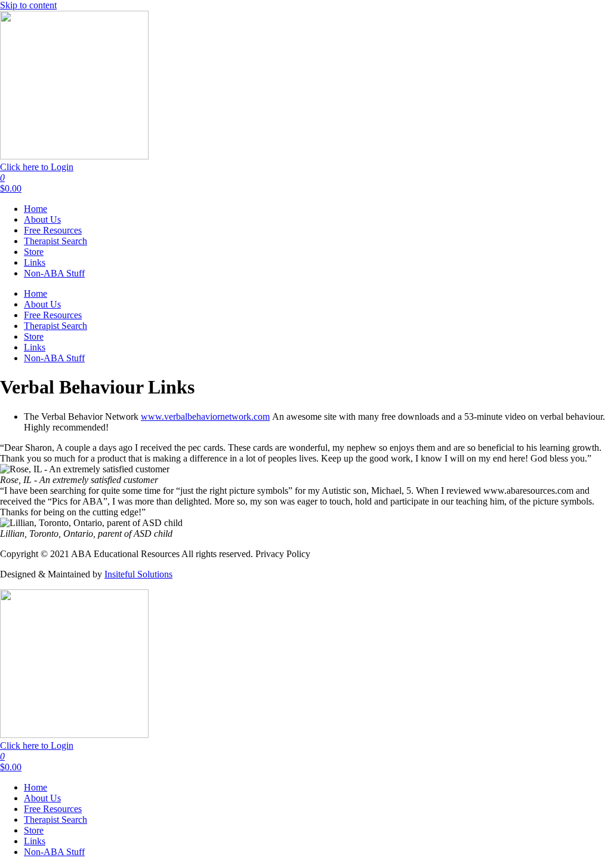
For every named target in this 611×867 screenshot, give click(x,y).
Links (34, 262)
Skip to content (28, 5)
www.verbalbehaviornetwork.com (205, 416)
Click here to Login (36, 167)
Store (34, 252)
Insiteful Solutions (138, 574)
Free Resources (53, 230)
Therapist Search (55, 241)
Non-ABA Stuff (54, 273)
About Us (42, 219)
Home (35, 209)
